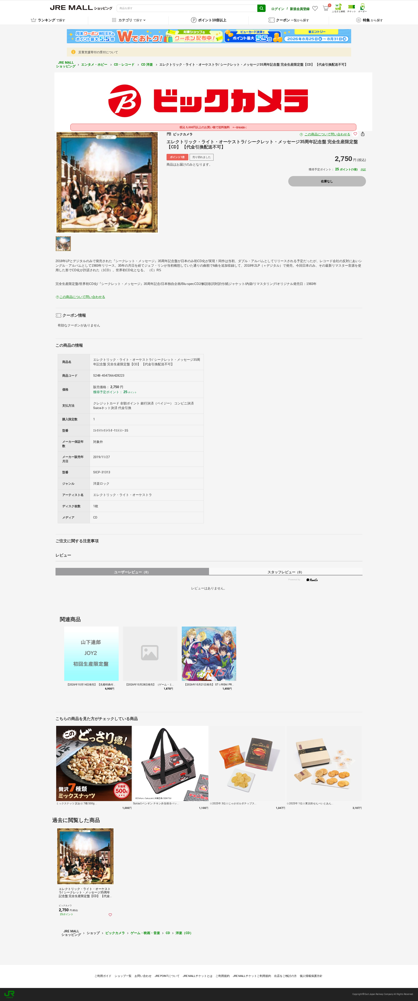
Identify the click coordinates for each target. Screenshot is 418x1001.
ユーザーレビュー (132, 572)
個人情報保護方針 (311, 976)
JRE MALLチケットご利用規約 (252, 976)
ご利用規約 (223, 976)
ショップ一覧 (123, 976)
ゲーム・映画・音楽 (145, 933)
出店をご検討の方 (285, 976)
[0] (326, 8)
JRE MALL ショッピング (66, 64)
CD (168, 933)
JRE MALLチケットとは (197, 976)
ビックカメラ (115, 933)
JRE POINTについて (167, 976)
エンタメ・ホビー (94, 65)
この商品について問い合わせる (327, 134)
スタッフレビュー (286, 572)
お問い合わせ (143, 976)
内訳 (363, 169)
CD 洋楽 (147, 65)
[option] (107, 182)
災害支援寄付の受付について (98, 52)
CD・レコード (124, 65)
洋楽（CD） (184, 933)
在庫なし (327, 181)
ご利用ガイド (102, 976)
